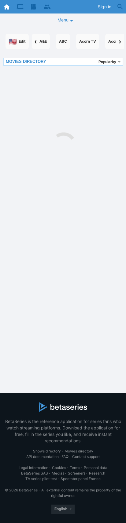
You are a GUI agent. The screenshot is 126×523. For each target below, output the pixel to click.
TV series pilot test (41, 478)
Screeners (76, 473)
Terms (75, 467)
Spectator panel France (81, 478)
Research (97, 473)
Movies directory (79, 451)
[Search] (120, 6)
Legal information (33, 467)
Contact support (86, 456)
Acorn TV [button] (87, 41)
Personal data (95, 467)
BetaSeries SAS (34, 473)
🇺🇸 (17, 41)
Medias (58, 473)
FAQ (65, 456)
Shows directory (47, 451)
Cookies (59, 467)
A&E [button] (43, 41)
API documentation (42, 456)
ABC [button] (63, 41)
